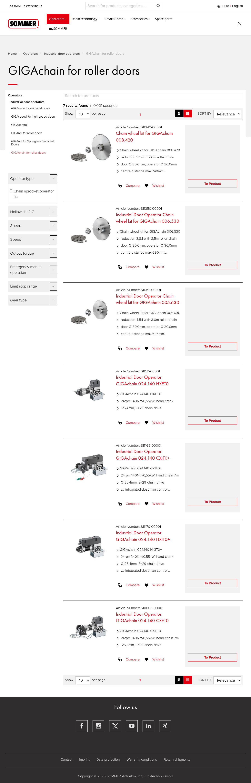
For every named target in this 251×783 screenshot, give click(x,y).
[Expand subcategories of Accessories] (149, 19)
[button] (229, 6)
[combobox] (124, 6)
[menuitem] (58, 19)
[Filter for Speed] (32, 225)
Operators (30, 54)
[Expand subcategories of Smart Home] (124, 19)
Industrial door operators (62, 54)
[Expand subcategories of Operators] (65, 19)
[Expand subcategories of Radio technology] (98, 19)
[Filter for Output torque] (32, 253)
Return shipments (177, 759)
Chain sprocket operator (34, 194)
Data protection (108, 759)
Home (12, 54)
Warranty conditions (142, 759)
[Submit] (158, 5)
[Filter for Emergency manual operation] (32, 270)
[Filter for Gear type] (32, 300)
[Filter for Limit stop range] (32, 286)
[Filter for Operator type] (32, 178)
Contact (66, 759)
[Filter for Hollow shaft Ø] (32, 212)
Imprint (84, 759)
